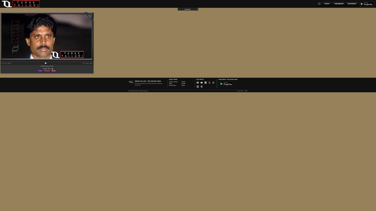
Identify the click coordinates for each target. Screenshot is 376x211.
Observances (172, 85)
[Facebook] (197, 82)
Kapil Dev (47, 69)
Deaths (183, 83)
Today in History (173, 82)
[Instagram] (213, 82)
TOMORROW (338, 4)
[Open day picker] (319, 3)
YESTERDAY (352, 4)
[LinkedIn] (205, 82)
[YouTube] (201, 82)
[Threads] (201, 86)
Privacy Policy (240, 91)
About (183, 85)
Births (170, 83)
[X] (209, 82)
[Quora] (197, 86)
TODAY (326, 4)
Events (183, 82)
